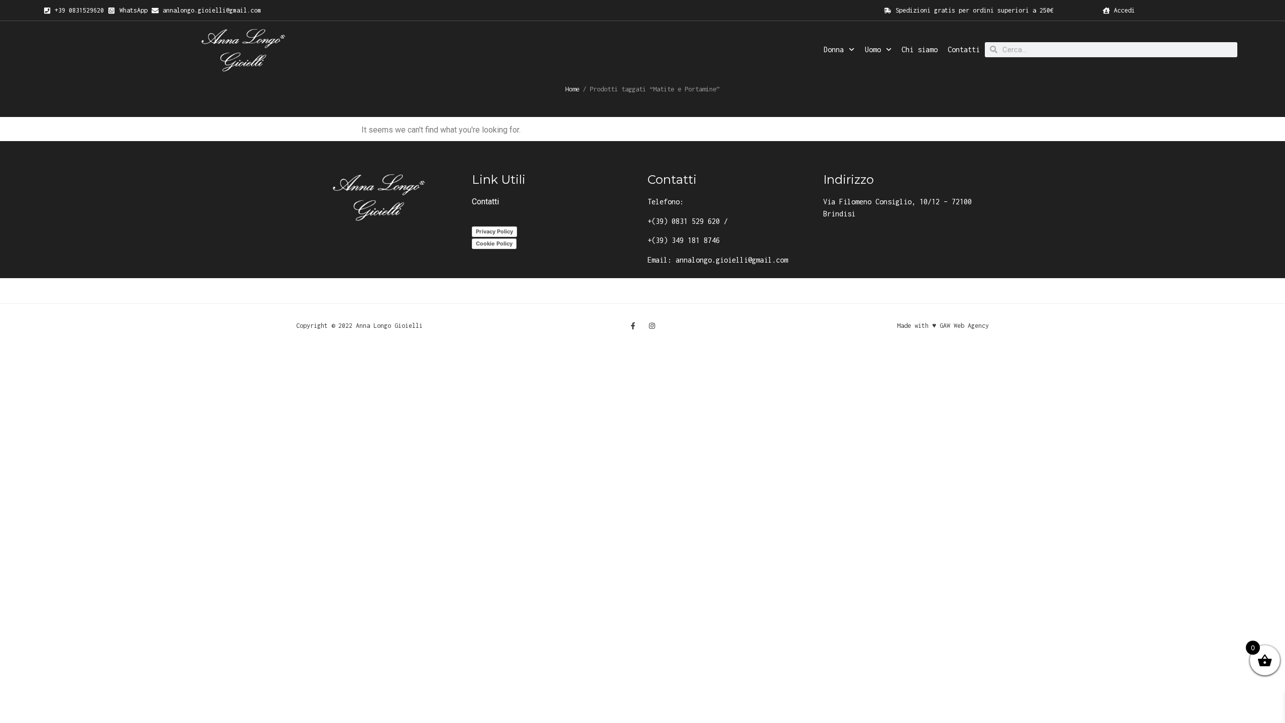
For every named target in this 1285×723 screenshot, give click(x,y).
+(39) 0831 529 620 (684, 221)
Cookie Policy (494, 243)
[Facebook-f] (633, 326)
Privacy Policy (494, 231)
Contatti (964, 49)
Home (572, 89)
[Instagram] (652, 326)
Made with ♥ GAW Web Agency (943, 325)
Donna (834, 49)
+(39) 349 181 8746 (684, 240)
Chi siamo (920, 49)
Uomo (873, 49)
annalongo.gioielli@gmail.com (732, 260)
